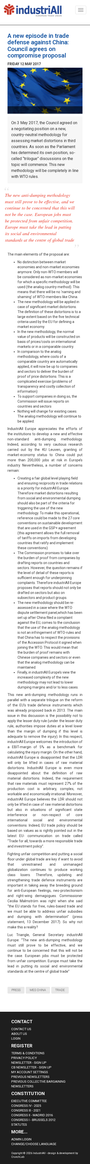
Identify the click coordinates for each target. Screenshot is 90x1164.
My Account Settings (29, 1072)
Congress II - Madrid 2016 (32, 1115)
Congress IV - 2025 (26, 1106)
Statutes (19, 1124)
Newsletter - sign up (28, 1062)
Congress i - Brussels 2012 (33, 1120)
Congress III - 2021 (25, 1110)
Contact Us (21, 1029)
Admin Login (21, 1139)
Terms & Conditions (27, 1053)
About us (19, 1034)
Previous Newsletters (30, 1077)
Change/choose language (33, 1144)
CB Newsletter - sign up (31, 1067)
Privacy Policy (24, 1058)
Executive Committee (29, 1101)
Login (15, 1038)
